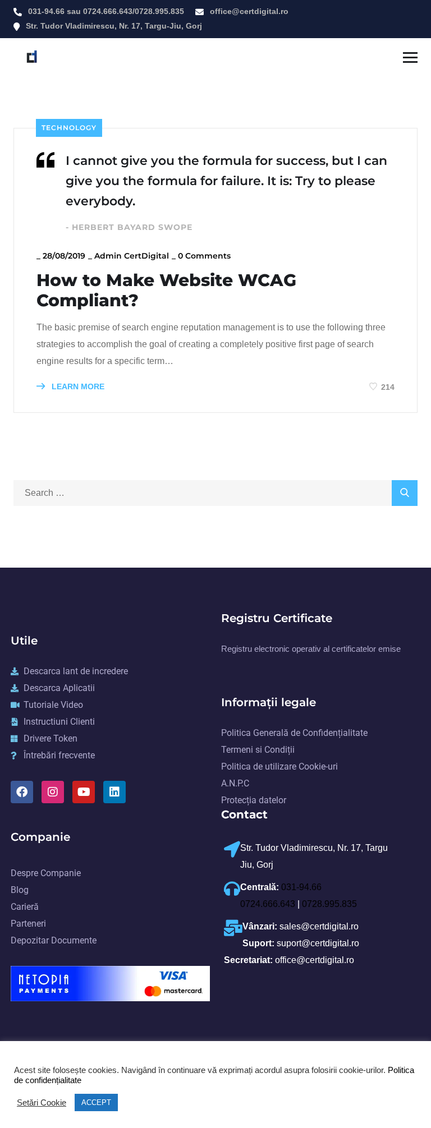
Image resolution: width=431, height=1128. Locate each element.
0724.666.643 (107, 11)
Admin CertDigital (131, 256)
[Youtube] (83, 792)
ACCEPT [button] (96, 1102)
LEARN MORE (76, 386)
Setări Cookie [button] (41, 1102)
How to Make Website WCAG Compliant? (166, 290)
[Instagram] (53, 792)
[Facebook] (22, 792)
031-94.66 (46, 11)
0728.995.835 (159, 11)
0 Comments (204, 256)
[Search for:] (215, 493)
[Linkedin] (114, 792)
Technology (69, 127)
